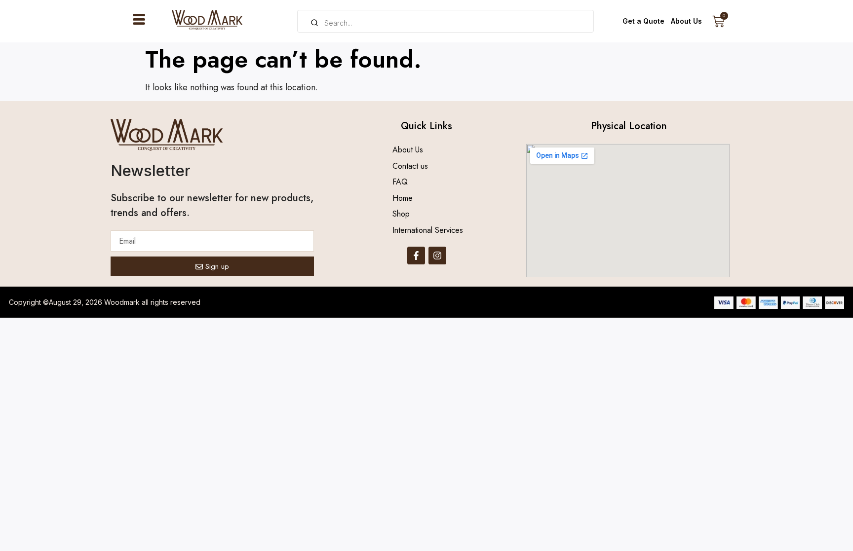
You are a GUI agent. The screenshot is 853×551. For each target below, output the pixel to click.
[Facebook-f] (416, 255)
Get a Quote (643, 21)
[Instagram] (437, 255)
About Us (686, 21)
